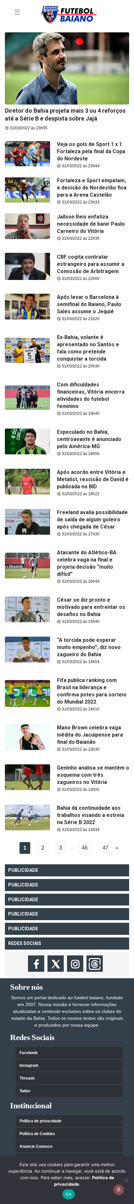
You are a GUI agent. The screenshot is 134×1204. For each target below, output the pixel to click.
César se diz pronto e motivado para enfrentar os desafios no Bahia (91, 607)
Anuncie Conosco (36, 1146)
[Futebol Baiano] (69, 14)
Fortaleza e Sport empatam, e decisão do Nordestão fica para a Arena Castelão (92, 187)
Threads (27, 1078)
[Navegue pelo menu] (18, 12)
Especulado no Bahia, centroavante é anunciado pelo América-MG (89, 439)
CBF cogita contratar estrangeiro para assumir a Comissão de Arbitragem (90, 264)
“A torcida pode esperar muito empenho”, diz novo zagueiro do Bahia (89, 647)
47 (105, 848)
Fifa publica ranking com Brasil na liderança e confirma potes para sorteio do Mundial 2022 (92, 691)
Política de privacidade (40, 1121)
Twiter (25, 1091)
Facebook (29, 1052)
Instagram (29, 1065)
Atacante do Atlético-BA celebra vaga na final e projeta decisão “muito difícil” (86, 563)
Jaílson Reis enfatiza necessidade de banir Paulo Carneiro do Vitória (91, 224)
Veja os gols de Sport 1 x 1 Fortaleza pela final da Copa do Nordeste (91, 151)
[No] (126, 1180)
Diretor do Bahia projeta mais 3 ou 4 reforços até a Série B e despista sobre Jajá (65, 114)
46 (84, 848)
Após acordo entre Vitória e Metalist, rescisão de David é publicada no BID (92, 479)
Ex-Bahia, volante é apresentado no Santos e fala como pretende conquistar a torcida (88, 348)
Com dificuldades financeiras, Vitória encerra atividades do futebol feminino (91, 395)
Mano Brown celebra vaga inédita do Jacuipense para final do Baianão (90, 734)
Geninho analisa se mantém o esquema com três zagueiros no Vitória (93, 775)
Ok (69, 1194)
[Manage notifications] (119, 1189)
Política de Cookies (37, 1133)
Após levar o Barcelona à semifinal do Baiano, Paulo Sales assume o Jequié (89, 304)
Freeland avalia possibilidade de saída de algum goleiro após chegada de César (92, 519)
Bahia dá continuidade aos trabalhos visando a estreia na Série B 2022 (90, 815)
